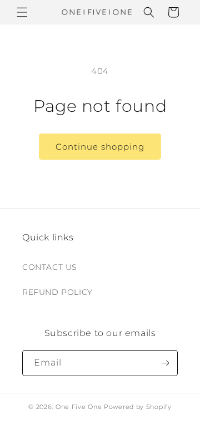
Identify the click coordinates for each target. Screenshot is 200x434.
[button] (22, 12)
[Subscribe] (165, 363)
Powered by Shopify (138, 407)
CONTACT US (49, 267)
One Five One (79, 407)
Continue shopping (100, 146)
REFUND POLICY (57, 292)
